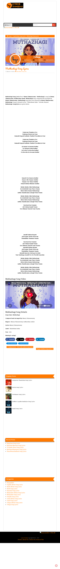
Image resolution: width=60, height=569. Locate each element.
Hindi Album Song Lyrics (14, 486)
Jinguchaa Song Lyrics (13, 443)
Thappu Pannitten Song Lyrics (44, 348)
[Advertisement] (41, 12)
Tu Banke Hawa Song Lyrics (15, 447)
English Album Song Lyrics (15, 484)
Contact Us (32, 539)
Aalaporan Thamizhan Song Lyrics (22, 380)
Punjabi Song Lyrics (13, 496)
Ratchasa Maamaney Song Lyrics (16, 449)
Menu (7, 25)
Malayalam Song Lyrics (14, 494)
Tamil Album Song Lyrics (19, 36)
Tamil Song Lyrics (12, 500)
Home (10, 36)
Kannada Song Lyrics (13, 490)
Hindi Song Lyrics (12, 488)
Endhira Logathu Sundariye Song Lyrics (23, 401)
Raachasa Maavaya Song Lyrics (16, 445)
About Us (25, 539)
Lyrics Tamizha (11, 71)
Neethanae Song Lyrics (18, 394)
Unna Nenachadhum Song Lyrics (16, 451)
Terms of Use (40, 539)
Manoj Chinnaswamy (12, 343)
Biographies (10, 482)
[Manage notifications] (56, 565)
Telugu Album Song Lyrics (14, 502)
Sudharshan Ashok (24, 343)
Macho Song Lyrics (17, 387)
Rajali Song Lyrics (17, 408)
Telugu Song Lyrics (12, 504)
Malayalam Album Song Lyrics (16, 492)
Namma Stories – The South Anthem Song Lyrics (20, 347)
